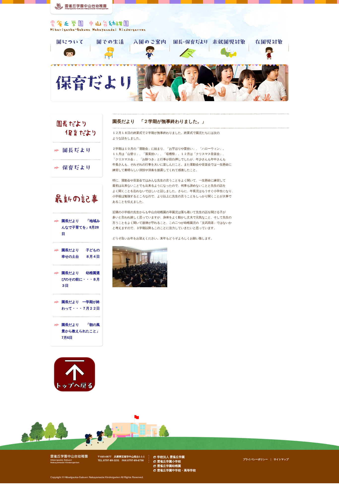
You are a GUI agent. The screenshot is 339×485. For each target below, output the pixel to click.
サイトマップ (281, 459)
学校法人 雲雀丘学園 (171, 457)
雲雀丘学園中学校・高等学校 (176, 470)
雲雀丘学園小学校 (169, 461)
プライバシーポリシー (255, 459)
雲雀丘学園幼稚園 (169, 466)
